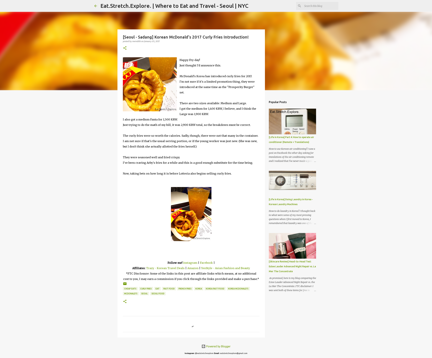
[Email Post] (125, 285)
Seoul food (158, 293)
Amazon (193, 268)
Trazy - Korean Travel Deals (165, 268)
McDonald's (130, 293)
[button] (125, 48)
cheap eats (130, 289)
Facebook (206, 262)
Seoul (144, 293)
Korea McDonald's (238, 289)
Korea (198, 289)
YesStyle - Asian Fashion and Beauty (225, 268)
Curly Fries (146, 289)
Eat (157, 289)
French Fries (185, 289)
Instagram (190, 262)
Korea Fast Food (215, 289)
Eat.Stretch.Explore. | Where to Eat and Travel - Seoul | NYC (174, 6)
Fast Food (169, 289)
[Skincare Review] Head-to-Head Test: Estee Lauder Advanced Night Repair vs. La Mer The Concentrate (292, 266)
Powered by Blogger (218, 346)
